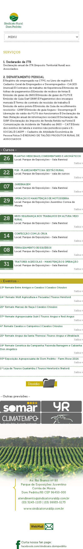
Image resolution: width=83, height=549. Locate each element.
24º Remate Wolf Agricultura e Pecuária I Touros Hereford (35, 297)
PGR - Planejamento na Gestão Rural (39, 170)
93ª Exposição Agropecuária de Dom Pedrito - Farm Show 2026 (39, 358)
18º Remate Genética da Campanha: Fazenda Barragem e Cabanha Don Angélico (41, 347)
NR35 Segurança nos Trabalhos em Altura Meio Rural (46, 218)
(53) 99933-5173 (55, 502)
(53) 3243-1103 (32, 502)
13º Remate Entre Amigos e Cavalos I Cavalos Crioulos (33, 287)
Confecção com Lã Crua (30, 233)
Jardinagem (22, 184)
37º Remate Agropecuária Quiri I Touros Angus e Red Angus (37, 316)
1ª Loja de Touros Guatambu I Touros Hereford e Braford (34, 368)
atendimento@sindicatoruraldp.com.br (43, 498)
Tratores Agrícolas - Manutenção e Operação (46, 261)
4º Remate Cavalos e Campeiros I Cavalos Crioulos (31, 326)
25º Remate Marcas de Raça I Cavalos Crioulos (28, 306)
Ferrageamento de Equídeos (33, 247)
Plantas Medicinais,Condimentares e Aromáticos (47, 156)
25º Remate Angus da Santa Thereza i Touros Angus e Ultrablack (39, 335)
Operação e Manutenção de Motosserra (41, 198)
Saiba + (78, 163)
